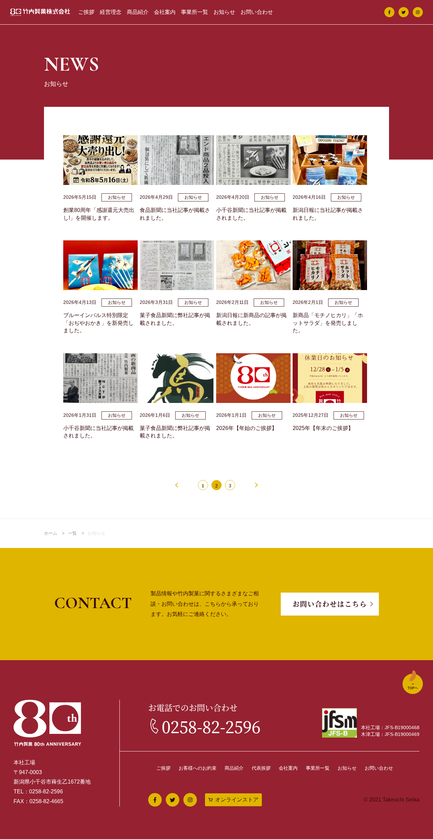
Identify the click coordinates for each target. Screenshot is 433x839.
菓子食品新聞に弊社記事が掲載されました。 (175, 319)
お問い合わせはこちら (330, 604)
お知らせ (224, 12)
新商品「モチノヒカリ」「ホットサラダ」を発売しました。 (328, 322)
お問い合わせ (257, 12)
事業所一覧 (194, 12)
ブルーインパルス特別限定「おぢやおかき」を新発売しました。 (98, 322)
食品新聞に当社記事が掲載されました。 (175, 213)
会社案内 (165, 12)
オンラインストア (236, 799)
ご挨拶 (86, 12)
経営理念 (110, 12)
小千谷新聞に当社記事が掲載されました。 (251, 213)
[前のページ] (178, 485)
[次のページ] (255, 485)
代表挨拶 (261, 768)
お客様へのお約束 (197, 768)
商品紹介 (138, 12)
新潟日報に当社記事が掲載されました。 (328, 213)
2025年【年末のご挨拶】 (323, 428)
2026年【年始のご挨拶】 (246, 428)
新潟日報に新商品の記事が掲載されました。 (251, 319)
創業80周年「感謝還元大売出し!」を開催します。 (98, 213)
